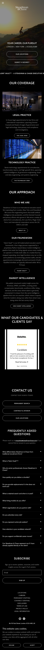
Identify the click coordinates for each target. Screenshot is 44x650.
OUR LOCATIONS (22, 54)
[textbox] (22, 572)
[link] (22, 3)
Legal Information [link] (22, 611)
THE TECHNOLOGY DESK (22, 180)
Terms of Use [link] (22, 606)
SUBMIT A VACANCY (22, 62)
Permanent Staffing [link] (22, 598)
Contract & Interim (22, 411)
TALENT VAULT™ (22, 270)
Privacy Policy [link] (22, 609)
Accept (32, 645)
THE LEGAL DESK (22, 135)
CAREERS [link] (22, 595)
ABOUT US (22, 230)
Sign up (22, 580)
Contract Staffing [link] (22, 601)
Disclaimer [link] (22, 603)
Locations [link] (22, 593)
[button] (4, 3)
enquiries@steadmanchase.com (26, 441)
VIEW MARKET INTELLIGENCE (22, 306)
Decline (11, 645)
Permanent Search (22, 403)
